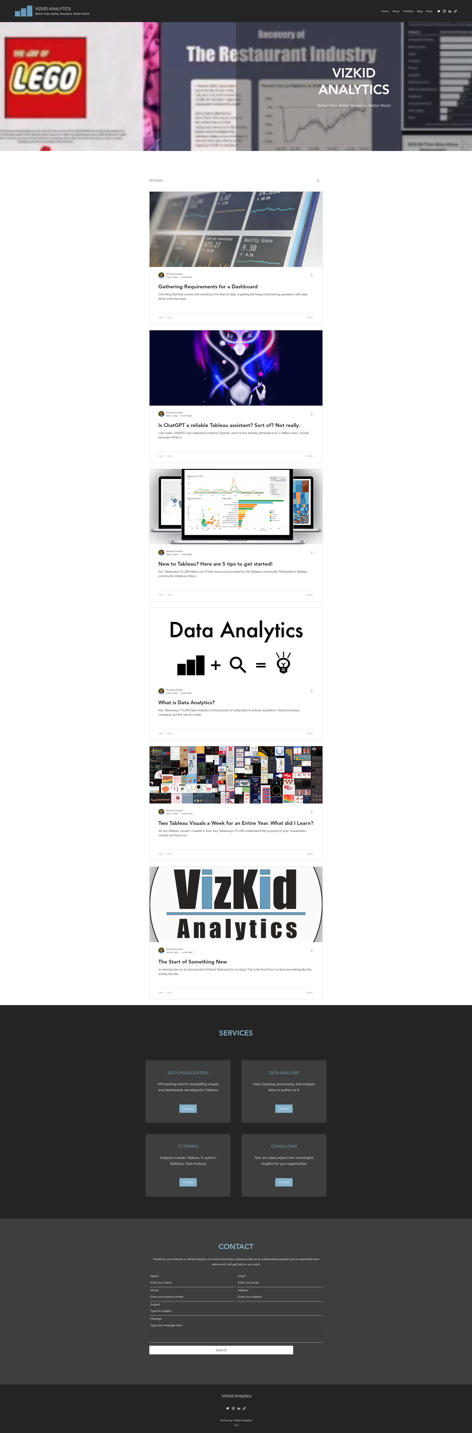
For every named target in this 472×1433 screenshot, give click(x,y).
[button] (318, 181)
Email (241, 1276)
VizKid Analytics (236, 1395)
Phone (154, 1290)
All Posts (156, 180)
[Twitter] (439, 11)
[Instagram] (444, 11)
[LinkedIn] (450, 11)
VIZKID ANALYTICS (53, 8)
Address (243, 1290)
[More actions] (313, 275)
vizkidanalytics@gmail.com (278, 1259)
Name (154, 1276)
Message (156, 1318)
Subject (155, 1304)
